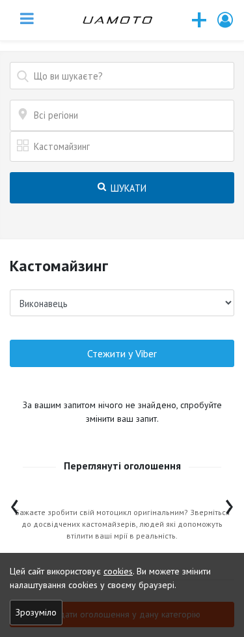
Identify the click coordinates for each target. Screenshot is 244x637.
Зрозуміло (36, 612)
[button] (225, 20)
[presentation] (15, 503)
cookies (118, 571)
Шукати (126, 188)
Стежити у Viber (122, 353)
